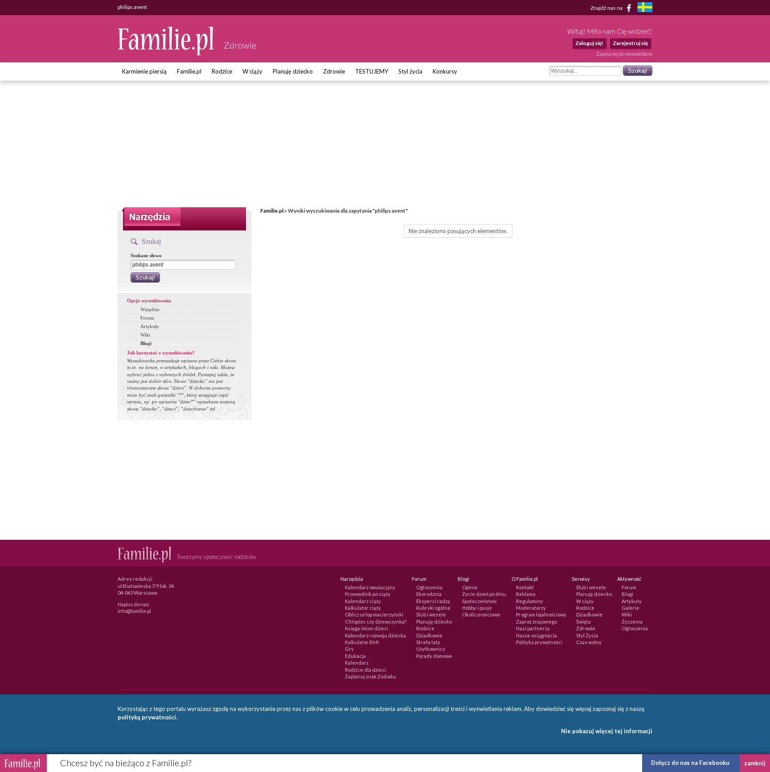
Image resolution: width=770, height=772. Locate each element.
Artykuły (149, 326)
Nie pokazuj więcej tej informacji (606, 731)
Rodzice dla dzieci (365, 670)
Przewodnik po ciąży (367, 594)
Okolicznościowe (481, 614)
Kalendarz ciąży (363, 601)
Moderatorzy (531, 608)
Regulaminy (529, 601)
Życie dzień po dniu (484, 594)
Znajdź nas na (606, 7)
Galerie (630, 608)
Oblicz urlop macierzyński (374, 614)
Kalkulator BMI (362, 642)
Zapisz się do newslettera (624, 53)
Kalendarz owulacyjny (370, 587)
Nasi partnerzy (533, 628)
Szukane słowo (146, 255)
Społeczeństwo (479, 601)
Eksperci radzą (433, 601)
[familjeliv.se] (644, 8)
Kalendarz (357, 662)
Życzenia (632, 621)
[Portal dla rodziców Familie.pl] (166, 53)
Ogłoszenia (429, 587)
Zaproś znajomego (536, 621)
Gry (349, 649)
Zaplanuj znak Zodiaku (370, 676)
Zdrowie (334, 71)
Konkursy (445, 71)
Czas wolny (589, 642)
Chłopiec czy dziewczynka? (375, 621)
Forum (147, 317)
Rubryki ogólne (433, 608)
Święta (583, 621)
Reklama (526, 594)
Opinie (470, 587)
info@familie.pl (134, 611)
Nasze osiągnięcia (536, 635)
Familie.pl (189, 71)
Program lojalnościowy (541, 614)
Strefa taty (428, 642)
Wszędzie (150, 309)
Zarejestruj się (630, 43)
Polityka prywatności (539, 642)
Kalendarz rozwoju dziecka (375, 635)
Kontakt (525, 587)
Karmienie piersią (144, 71)
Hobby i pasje (477, 608)
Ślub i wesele (431, 614)
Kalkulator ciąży (363, 608)
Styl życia (410, 71)
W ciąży (252, 71)
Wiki (145, 334)
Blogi (146, 343)
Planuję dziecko (293, 71)
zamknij (755, 763)
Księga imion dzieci (366, 628)
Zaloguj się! (589, 43)
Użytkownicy (430, 649)
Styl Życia (587, 635)
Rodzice (222, 71)
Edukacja (355, 656)
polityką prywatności (147, 717)
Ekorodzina (429, 594)
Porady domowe (434, 656)
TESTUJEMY (371, 71)
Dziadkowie (429, 635)
